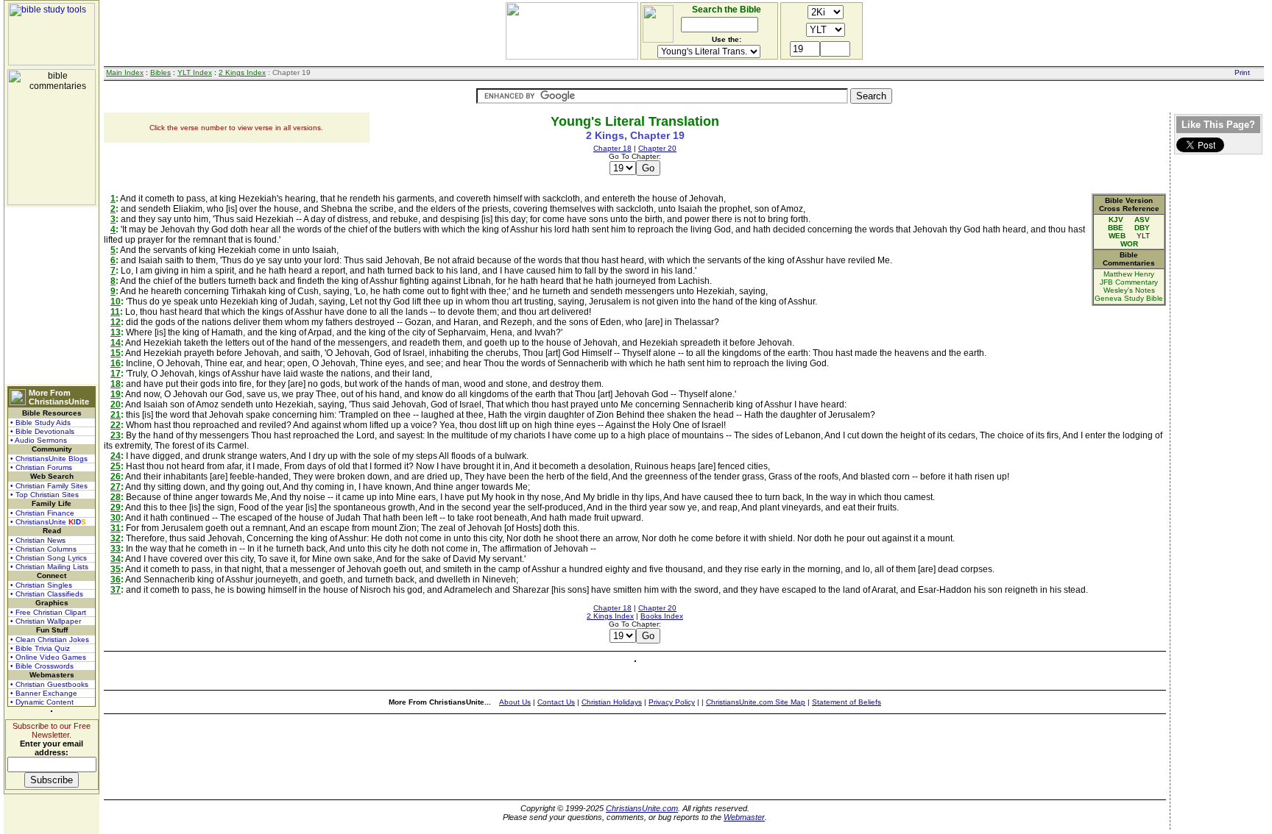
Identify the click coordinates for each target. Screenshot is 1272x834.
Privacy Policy (672, 702)
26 (115, 476)
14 (115, 343)
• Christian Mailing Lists (49, 567)
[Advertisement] (51, 295)
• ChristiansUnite (48, 522)
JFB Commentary (1129, 282)
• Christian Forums (41, 467)
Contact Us (556, 702)
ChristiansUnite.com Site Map (755, 702)
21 (115, 415)
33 (115, 548)
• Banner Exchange (43, 693)
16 (115, 363)
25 (115, 466)
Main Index (125, 72)
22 (115, 425)
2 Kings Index (242, 72)
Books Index (661, 616)
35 (115, 569)
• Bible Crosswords (42, 666)
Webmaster (744, 817)
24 (115, 456)
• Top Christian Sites (44, 495)
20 (115, 404)
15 (115, 353)
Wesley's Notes (1129, 290)
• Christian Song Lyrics (48, 558)
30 (115, 518)
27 (115, 487)
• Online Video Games (48, 657)
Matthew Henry (1128, 274)
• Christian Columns (43, 549)
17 (115, 373)
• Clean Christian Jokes (49, 639)
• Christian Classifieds (46, 594)
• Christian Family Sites (49, 486)
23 (115, 435)
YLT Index (194, 72)
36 (115, 579)
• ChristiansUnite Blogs (49, 459)
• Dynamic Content (42, 702)
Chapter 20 (657, 148)
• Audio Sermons (38, 440)
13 (115, 332)
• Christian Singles (41, 585)
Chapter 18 (612, 148)
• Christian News (38, 540)
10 (115, 301)
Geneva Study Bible (1129, 298)
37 (115, 590)
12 (115, 322)
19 (115, 394)
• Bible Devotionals (42, 431)
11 (115, 312)
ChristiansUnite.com (642, 808)
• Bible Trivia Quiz (40, 648)
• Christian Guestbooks (49, 684)
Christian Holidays (612, 702)
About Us (515, 702)
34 (115, 559)
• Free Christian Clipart (48, 612)
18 (115, 384)
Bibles (160, 72)
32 (115, 538)
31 (115, 528)
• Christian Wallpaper (45, 621)
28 (115, 497)
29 (115, 507)
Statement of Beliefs (846, 702)
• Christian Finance (42, 513)
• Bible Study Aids (40, 422)
